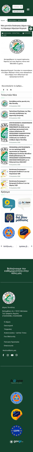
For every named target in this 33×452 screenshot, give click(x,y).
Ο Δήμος (7, 322)
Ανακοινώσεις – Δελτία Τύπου (15, 333)
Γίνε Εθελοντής (9, 336)
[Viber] (17, 355)
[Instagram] (9, 355)
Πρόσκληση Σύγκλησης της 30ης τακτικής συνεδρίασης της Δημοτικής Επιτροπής (20, 113)
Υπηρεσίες (8, 329)
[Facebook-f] (4, 355)
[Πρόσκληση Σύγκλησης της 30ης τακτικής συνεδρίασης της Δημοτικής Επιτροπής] (4, 114)
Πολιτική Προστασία (11, 342)
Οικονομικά (8, 325)
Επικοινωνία (8, 346)
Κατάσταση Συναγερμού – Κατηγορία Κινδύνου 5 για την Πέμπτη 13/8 (19, 183)
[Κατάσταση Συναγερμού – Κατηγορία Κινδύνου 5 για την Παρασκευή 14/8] (4, 172)
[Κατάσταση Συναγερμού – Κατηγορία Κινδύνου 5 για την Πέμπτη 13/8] (4, 184)
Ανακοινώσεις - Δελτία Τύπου (11, 33)
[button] (30, 28)
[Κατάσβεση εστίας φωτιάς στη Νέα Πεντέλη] (4, 103)
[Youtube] (13, 355)
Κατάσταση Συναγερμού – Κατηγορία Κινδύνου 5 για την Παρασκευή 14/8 (19, 171)
